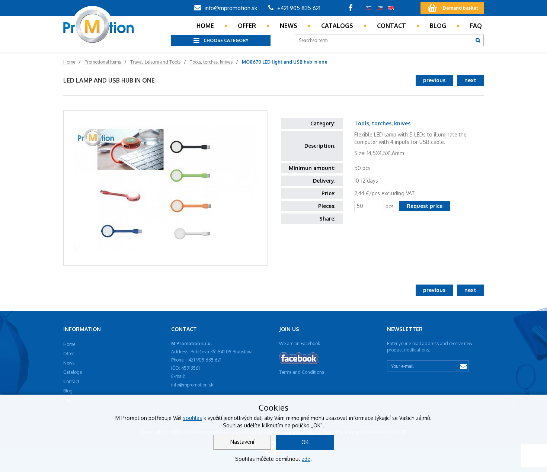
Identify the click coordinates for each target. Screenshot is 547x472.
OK (304, 442)
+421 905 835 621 (298, 8)
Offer (247, 25)
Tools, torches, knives (382, 123)
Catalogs (337, 25)
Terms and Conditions (301, 372)
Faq (476, 25)
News (288, 25)
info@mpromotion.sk (230, 8)
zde (306, 459)
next (470, 80)
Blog (438, 25)
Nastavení (242, 442)
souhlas (192, 418)
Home (205, 25)
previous (434, 80)
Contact (391, 25)
